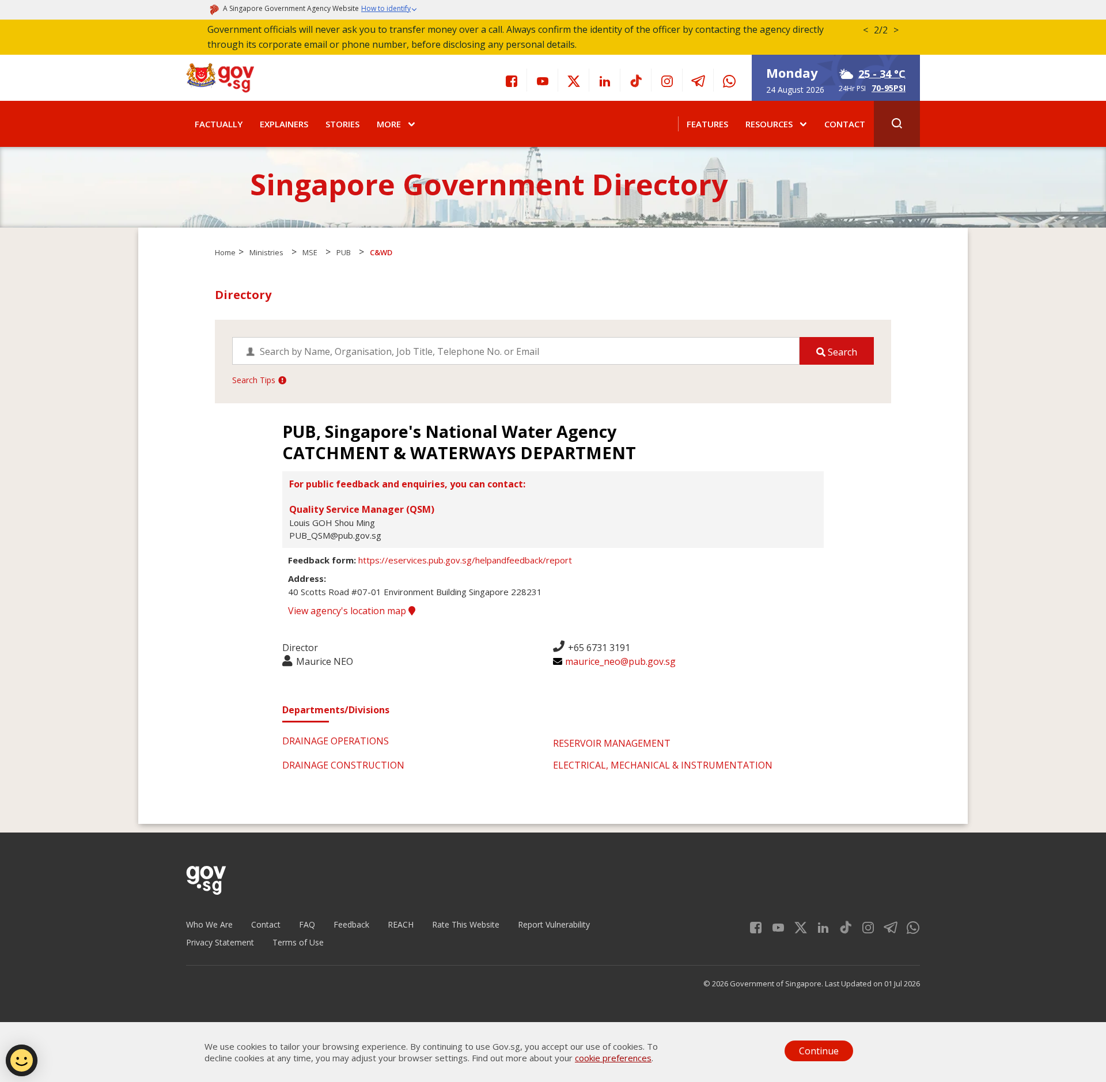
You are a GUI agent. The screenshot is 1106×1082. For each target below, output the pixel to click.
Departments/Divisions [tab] (335, 709)
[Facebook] (511, 80)
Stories (342, 124)
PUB (343, 252)
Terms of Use (298, 942)
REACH (401, 924)
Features (707, 124)
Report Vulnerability (554, 924)
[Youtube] (542, 80)
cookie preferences (613, 1058)
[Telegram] (698, 80)
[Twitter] (573, 80)
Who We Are (209, 924)
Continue (819, 1051)
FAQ (307, 924)
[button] (389, 9)
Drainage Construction (343, 765)
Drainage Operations (335, 741)
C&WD (381, 252)
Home (225, 252)
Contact (844, 124)
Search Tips (253, 379)
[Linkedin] (604, 80)
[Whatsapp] (729, 80)
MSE (309, 252)
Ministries (266, 252)
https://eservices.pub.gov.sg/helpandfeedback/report (465, 560)
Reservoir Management (612, 743)
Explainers (284, 124)
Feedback (351, 924)
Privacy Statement (220, 942)
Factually (219, 124)
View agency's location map (348, 610)
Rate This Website (465, 924)
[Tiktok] (636, 80)
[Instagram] (667, 80)
